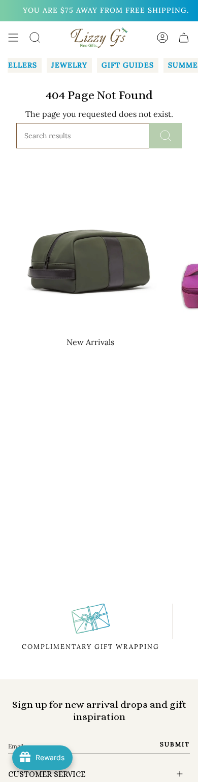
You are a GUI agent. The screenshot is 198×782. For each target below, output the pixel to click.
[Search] (165, 135)
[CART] (183, 37)
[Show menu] (13, 37)
